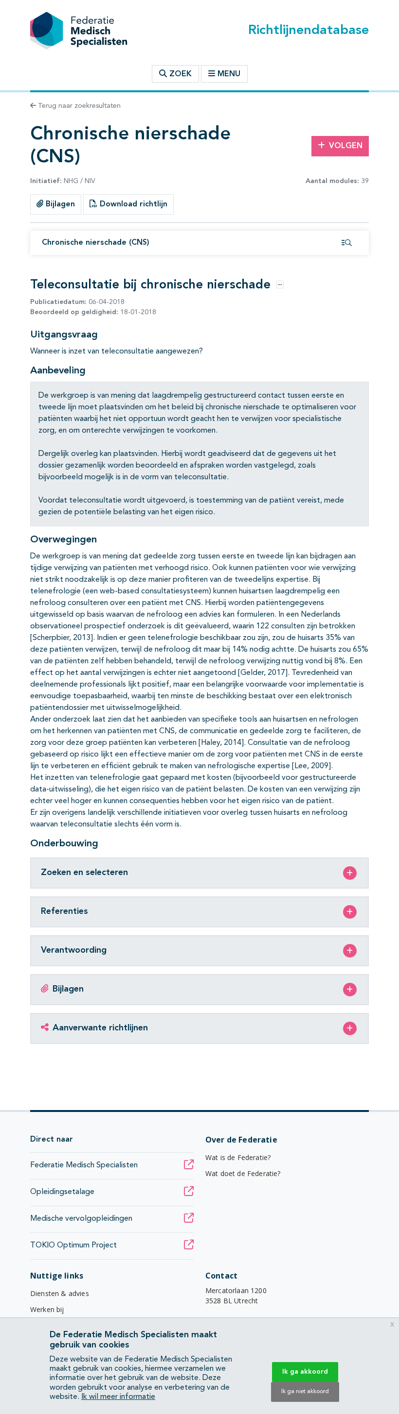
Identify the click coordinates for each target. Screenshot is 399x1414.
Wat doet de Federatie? (243, 1173)
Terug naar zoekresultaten (78, 105)
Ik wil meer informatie (118, 1397)
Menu (229, 74)
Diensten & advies (59, 1293)
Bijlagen (59, 204)
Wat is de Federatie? (238, 1157)
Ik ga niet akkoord (305, 1392)
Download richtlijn (132, 204)
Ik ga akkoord (305, 1371)
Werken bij (47, 1309)
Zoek (179, 74)
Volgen (346, 146)
